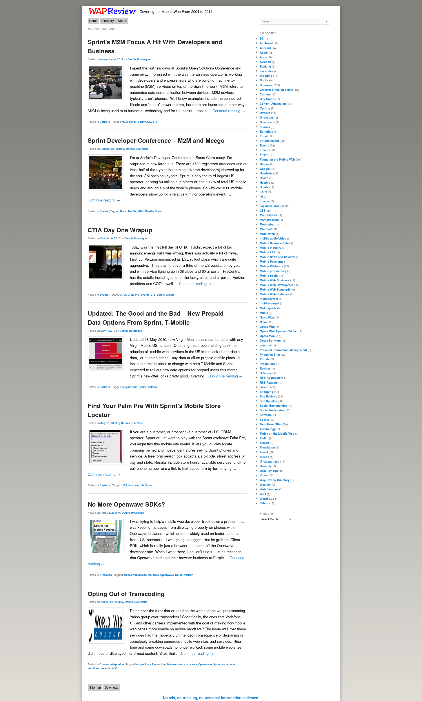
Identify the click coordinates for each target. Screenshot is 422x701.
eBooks (265, 127)
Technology (268, 429)
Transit (264, 443)
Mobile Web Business (274, 280)
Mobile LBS (268, 252)
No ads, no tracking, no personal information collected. (211, 697)
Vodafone (93, 668)
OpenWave (167, 575)
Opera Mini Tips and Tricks (278, 331)
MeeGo (149, 211)
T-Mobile (152, 387)
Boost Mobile (128, 211)
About (122, 20)
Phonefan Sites (270, 354)
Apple (264, 52)
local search (136, 485)
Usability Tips (269, 471)
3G (262, 38)
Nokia (263, 322)
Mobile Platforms (271, 266)
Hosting (265, 182)
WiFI (263, 494)
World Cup (267, 498)
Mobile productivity (273, 271)
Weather (265, 484)
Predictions (267, 364)
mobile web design (135, 575)
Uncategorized (269, 461)
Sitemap (95, 687)
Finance (265, 150)
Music (264, 313)
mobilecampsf (269, 303)
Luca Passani (153, 664)
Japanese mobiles (272, 206)
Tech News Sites (271, 424)
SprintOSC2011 (147, 122)
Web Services (269, 489)
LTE (153, 295)
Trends (264, 457)
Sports (264, 419)
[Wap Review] (112, 10)
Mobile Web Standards (275, 289)
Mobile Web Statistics (274, 294)
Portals (264, 359)
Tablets (170, 295)
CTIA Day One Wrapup (120, 229)
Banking (265, 66)
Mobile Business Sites (275, 243)
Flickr (263, 154)
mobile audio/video (273, 238)
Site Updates (268, 401)
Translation (267, 447)
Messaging (267, 224)
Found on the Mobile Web (277, 159)
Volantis (106, 668)
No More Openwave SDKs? (126, 504)
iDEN (263, 192)
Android (265, 48)
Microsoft (266, 229)
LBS (124, 485)
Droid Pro (133, 295)
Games (264, 164)
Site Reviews (268, 396)
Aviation (265, 62)
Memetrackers (269, 220)
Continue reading (229, 110)
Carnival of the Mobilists (276, 90)
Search (264, 387)
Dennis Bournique (138, 59)
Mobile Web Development (277, 285)
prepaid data (129, 387)
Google (265, 169)
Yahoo (264, 503)
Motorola (153, 575)
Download (111, 687)
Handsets (266, 173)
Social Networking (272, 410)
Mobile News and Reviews (277, 257)
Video (264, 475)
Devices (265, 113)
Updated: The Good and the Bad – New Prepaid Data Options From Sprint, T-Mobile (156, 317)
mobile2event (269, 299)
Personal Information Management (283, 350)
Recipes (265, 368)
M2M (125, 122)
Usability (266, 466)
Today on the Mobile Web (277, 433)
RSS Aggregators (271, 377)
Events (104, 211)
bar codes (266, 71)
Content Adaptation (112, 664)
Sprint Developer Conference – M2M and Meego (156, 140)
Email (264, 136)
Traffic (264, 438)
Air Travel (266, 43)
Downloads (267, 122)
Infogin (139, 664)
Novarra (192, 664)
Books (264, 80)
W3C (115, 668)
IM (261, 196)
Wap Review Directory (274, 480)
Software (266, 415)
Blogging (266, 75)
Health (264, 178)
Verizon (188, 575)
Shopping (266, 392)
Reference (266, 373)
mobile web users (174, 664)
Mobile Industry (270, 247)
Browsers (106, 575)
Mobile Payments (271, 261)
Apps (263, 57)
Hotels (264, 187)
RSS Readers (269, 382)
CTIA (123, 295)
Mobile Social (269, 275)
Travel (264, 452)
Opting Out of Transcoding (126, 593)
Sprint (132, 122)
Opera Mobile (269, 336)
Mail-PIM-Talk (269, 215)
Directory (107, 20)
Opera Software (270, 340)
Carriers (105, 122)
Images (265, 201)
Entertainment (269, 141)
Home (93, 20)
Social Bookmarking (273, 405)
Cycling (265, 108)
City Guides (268, 99)
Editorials (266, 131)
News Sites (267, 317)
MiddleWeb (267, 234)
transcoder (229, 664)
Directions (267, 117)
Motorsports (268, 308)
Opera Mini (267, 326)
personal (266, 345)
